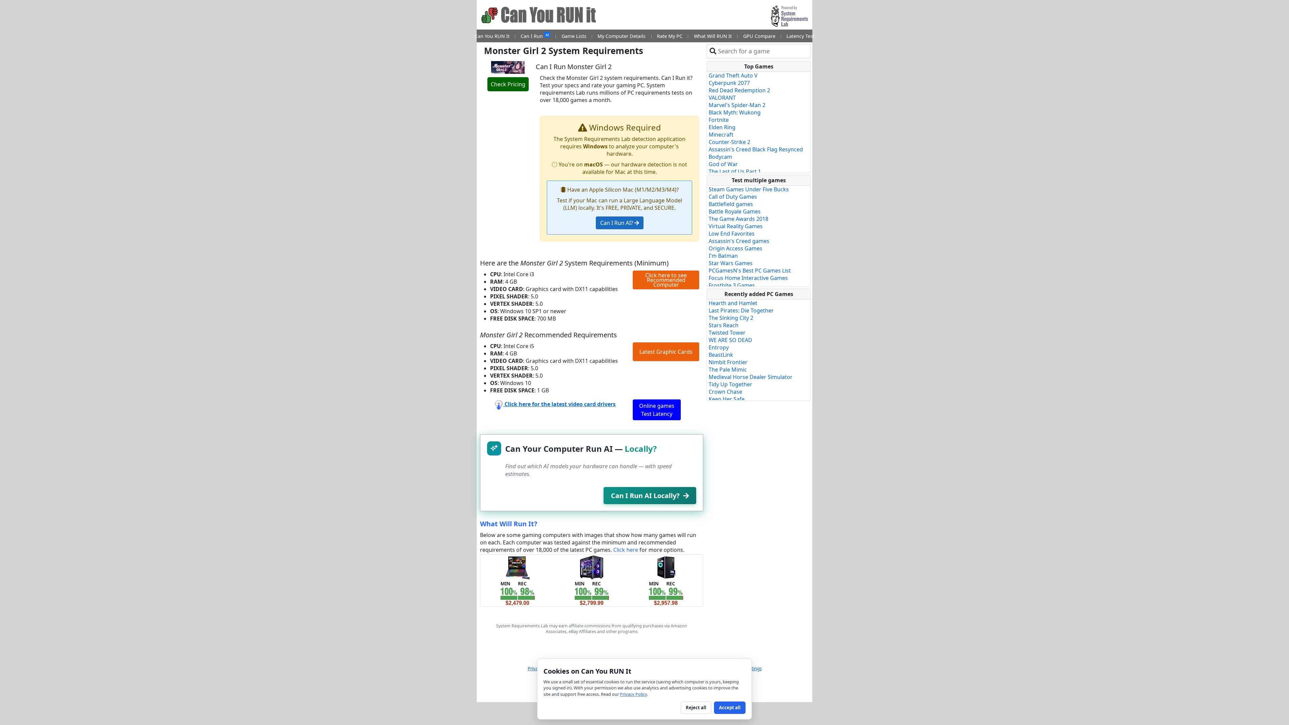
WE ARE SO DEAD (730, 340)
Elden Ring (722, 127)
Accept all (730, 708)
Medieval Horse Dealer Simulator (751, 377)
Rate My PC (669, 36)
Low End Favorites (732, 233)
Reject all (696, 708)
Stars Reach (723, 325)
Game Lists (574, 36)
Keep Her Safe (727, 399)
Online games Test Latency (656, 410)
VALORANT (722, 97)
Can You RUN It (492, 36)
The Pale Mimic (728, 369)
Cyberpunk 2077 (729, 83)
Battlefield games (731, 204)
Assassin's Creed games (739, 241)
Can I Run (535, 35)
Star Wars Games (731, 263)
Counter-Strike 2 (729, 142)
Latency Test (800, 36)
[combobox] (763, 51)
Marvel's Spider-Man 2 (737, 105)
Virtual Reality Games (736, 226)
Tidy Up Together (730, 384)
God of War (723, 164)
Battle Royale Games (735, 211)
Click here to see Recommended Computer (666, 280)
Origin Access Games (735, 248)
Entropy (719, 347)
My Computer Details (622, 36)
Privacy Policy (633, 694)
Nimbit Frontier (728, 362)
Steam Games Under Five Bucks (749, 189)
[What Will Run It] (517, 567)
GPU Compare (759, 36)
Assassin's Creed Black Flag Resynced (756, 149)
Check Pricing (508, 84)
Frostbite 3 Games (732, 285)
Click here (625, 549)
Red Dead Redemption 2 (739, 90)
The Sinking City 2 (731, 318)
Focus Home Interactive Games (748, 278)
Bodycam (720, 156)
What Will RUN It (713, 36)
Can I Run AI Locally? (645, 495)
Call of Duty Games (733, 196)
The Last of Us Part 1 (735, 171)
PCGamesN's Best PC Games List (750, 270)
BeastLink (721, 354)
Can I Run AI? (617, 223)
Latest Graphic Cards (666, 351)
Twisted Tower (727, 332)
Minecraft (721, 134)
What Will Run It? (508, 523)
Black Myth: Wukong (735, 112)
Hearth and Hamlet (733, 303)
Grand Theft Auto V (733, 75)
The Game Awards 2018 (738, 219)
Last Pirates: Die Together (741, 310)
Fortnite (719, 120)
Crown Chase (725, 391)
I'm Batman (723, 255)
